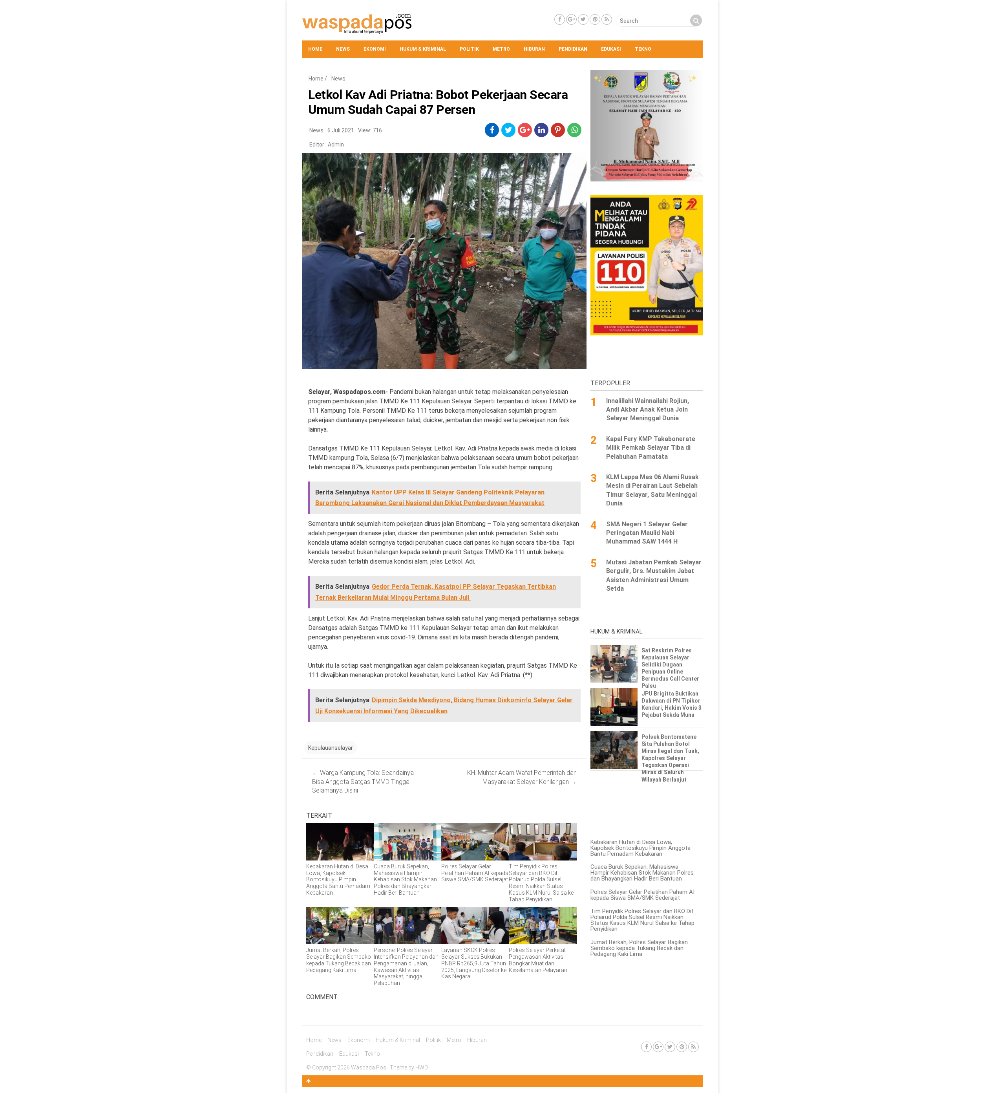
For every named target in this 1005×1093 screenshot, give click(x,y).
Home (315, 49)
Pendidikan (573, 49)
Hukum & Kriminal (423, 49)
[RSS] (606, 19)
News (343, 49)
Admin (336, 144)
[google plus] (525, 130)
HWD (421, 1067)
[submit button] (696, 20)
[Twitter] (583, 19)
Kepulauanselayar (330, 748)
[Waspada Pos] (357, 32)
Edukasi (611, 49)
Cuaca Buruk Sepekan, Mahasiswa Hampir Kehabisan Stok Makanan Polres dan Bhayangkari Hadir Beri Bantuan (642, 872)
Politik (469, 49)
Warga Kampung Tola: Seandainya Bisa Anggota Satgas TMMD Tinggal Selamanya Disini (363, 781)
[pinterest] (558, 130)
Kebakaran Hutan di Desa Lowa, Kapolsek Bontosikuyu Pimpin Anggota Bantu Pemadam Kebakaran (640, 848)
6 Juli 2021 (340, 130)
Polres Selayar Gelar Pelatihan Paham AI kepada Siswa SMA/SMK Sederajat (642, 894)
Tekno (643, 49)
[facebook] (492, 130)
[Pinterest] (595, 19)
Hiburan (534, 49)
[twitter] (508, 130)
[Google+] (571, 19)
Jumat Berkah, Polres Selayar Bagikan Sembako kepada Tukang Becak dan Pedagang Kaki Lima (639, 948)
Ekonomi (375, 49)
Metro (501, 49)
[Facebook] (559, 19)
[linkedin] (541, 130)
